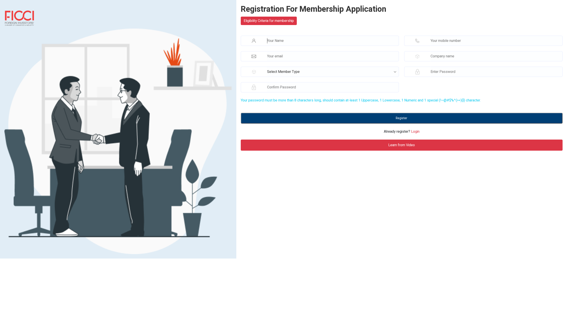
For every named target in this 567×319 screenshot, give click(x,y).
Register (401, 118)
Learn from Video (401, 145)
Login (415, 131)
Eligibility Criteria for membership (269, 20)
